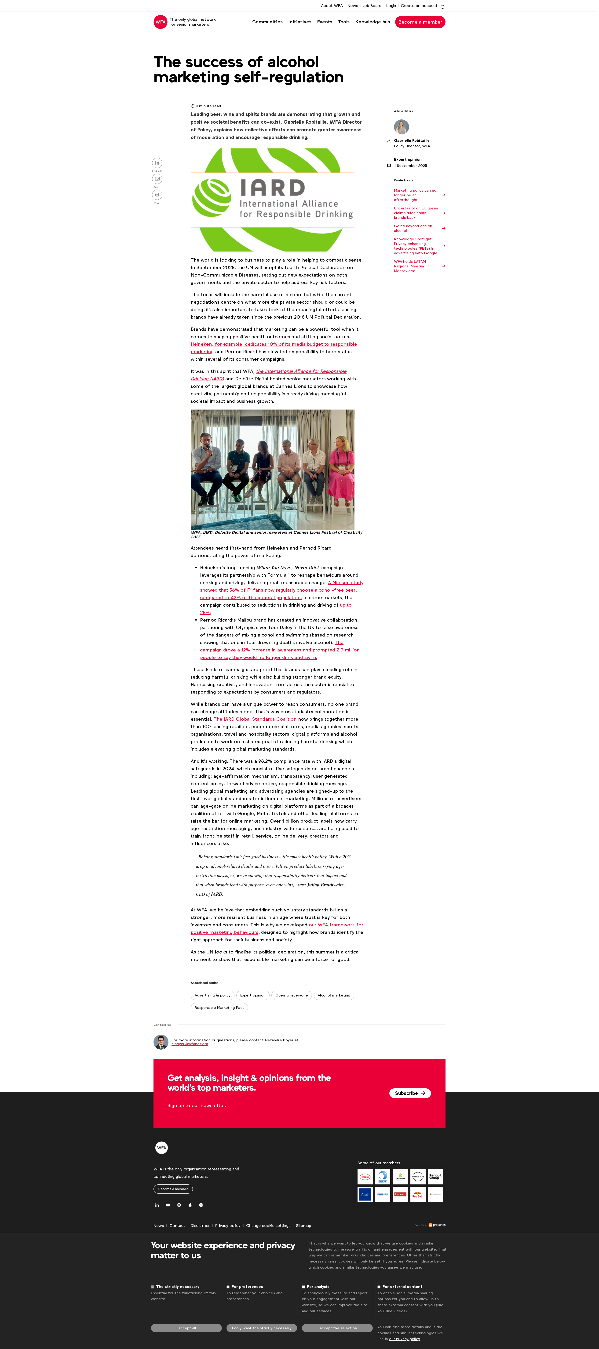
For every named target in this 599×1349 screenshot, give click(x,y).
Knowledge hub (372, 21)
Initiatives (299, 21)
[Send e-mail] (158, 179)
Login (391, 6)
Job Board (372, 6)
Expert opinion (253, 995)
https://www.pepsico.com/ (400, 1176)
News (352, 6)
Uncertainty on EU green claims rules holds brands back (416, 213)
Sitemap (303, 1225)
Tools (344, 21)
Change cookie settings (268, 1225)
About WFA (332, 6)
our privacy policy (404, 1339)
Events (324, 21)
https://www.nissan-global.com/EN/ (418, 1176)
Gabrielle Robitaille (412, 141)
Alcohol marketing (334, 995)
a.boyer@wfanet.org (190, 1044)
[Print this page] (158, 195)
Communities (267, 21)
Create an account (419, 6)
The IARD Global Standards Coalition (255, 719)
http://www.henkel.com (365, 1176)
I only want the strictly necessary (262, 1328)
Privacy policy (228, 1225)
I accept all (186, 1328)
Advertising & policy (212, 995)
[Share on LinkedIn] (158, 163)
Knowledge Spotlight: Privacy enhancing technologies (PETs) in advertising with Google (415, 246)
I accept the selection (337, 1328)
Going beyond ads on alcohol (413, 228)
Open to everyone (291, 995)
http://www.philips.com (382, 1194)
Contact (177, 1225)
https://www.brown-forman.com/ (435, 1194)
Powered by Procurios (378, 1226)
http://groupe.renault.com (435, 1176)
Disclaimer (200, 1225)
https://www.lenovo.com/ (400, 1194)
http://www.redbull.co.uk (418, 1194)
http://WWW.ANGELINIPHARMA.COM (365, 1194)
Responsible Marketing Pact (219, 1007)
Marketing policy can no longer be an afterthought (415, 195)
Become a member (420, 22)
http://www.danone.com (382, 1176)
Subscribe (407, 1093)
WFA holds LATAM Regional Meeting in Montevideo (412, 266)
